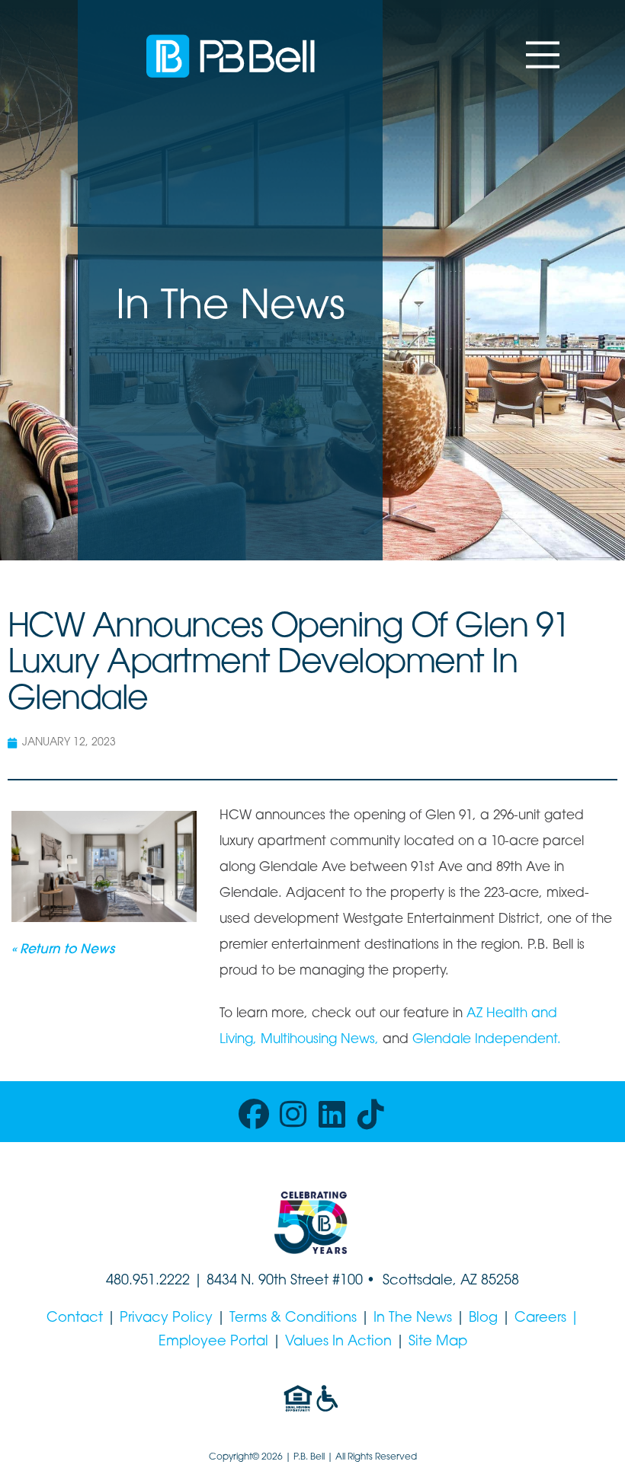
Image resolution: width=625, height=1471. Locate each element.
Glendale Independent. (486, 1039)
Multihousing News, (320, 1039)
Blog (483, 1319)
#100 (347, 1281)
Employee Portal (213, 1342)
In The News (412, 1319)
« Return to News (62, 949)
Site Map (438, 1342)
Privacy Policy (166, 1319)
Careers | (546, 1319)
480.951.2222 (148, 1281)
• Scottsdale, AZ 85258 (441, 1281)
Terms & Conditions (293, 1319)
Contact (74, 1319)
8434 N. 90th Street (269, 1281)
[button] (542, 55)
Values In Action (338, 1342)
